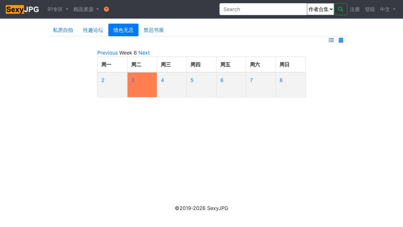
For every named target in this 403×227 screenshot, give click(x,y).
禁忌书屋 (154, 30)
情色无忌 (123, 30)
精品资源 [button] (84, 9)
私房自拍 (63, 30)
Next (144, 52)
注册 (355, 9)
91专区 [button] (56, 9)
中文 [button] (386, 9)
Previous (107, 52)
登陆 (370, 9)
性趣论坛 (93, 30)
